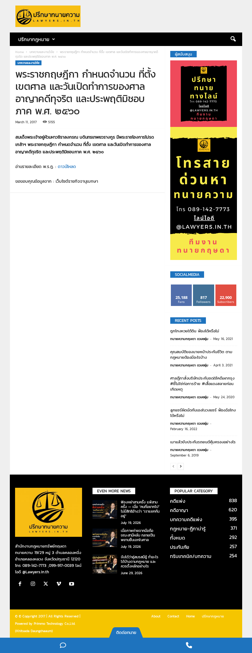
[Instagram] (34, 584)
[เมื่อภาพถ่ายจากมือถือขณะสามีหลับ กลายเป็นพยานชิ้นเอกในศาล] (105, 538)
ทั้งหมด (177, 537)
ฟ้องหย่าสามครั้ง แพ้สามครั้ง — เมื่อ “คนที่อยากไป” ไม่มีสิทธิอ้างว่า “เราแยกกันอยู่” (140, 509)
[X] (47, 584)
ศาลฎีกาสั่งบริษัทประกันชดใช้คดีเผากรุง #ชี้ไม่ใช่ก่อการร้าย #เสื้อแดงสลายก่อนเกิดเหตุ (202, 383)
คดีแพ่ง (177, 501)
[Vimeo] (60, 584)
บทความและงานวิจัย (42, 52)
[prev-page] (173, 466)
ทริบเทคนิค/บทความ (190, 556)
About (155, 616)
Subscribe (226, 286)
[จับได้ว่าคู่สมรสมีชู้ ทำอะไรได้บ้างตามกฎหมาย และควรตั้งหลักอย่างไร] (105, 564)
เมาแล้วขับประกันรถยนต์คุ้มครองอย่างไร (203, 442)
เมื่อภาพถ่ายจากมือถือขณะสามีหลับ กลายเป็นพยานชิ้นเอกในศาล (138, 535)
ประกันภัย (179, 547)
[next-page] (181, 466)
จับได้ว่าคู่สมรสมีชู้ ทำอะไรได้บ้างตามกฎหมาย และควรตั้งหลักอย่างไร (139, 561)
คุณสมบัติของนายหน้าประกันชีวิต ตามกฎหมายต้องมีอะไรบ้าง (201, 354)
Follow (203, 286)
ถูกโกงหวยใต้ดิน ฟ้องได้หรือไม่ (194, 331)
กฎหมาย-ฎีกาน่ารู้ (188, 528)
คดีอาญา (179, 510)
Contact (173, 616)
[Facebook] (21, 584)
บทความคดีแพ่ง (186, 519)
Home (19, 52)
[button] (233, 39)
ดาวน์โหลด (67, 166)
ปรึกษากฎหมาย (213, 616)
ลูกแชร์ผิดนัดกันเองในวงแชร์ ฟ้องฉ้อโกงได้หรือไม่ (203, 412)
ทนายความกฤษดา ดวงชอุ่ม (189, 338)
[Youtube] (72, 584)
